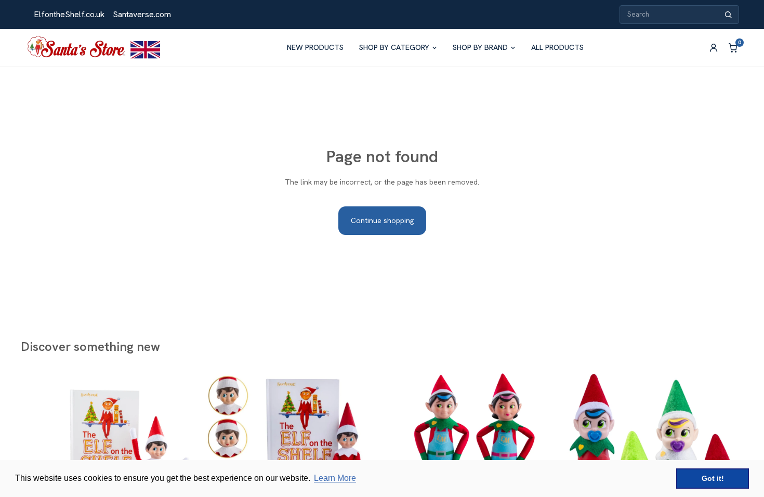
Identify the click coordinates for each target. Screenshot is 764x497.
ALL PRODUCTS (557, 47)
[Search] (728, 15)
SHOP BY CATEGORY (394, 47)
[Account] (713, 48)
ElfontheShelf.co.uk (69, 14)
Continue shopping (382, 220)
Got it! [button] (713, 478)
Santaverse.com (142, 14)
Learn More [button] (335, 478)
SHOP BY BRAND (480, 47)
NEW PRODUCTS (315, 47)
